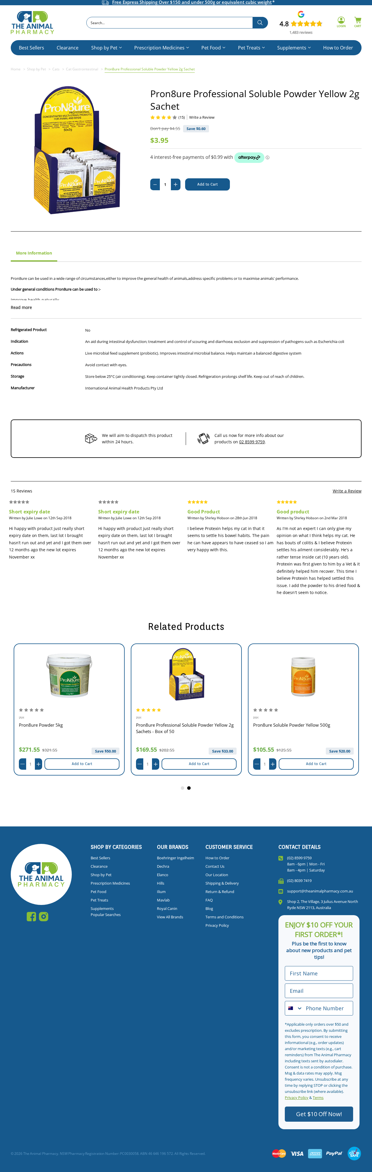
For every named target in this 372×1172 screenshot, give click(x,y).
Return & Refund (219, 891)
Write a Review (347, 491)
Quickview (69, 674)
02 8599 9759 (252, 441)
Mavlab (163, 900)
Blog (209, 908)
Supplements (291, 48)
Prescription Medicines (159, 48)
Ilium (161, 891)
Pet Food (211, 48)
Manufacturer (23, 387)
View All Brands (170, 917)
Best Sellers (31, 48)
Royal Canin (167, 908)
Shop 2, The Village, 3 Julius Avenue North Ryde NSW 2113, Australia (322, 904)
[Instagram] (43, 916)
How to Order (338, 48)
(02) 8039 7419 (299, 880)
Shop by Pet (104, 48)
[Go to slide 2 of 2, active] (189, 788)
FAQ (209, 900)
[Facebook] (31, 916)
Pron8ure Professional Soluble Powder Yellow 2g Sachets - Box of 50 (185, 728)
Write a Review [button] (201, 117)
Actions (17, 352)
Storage (17, 376)
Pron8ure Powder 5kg (41, 725)
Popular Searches (106, 914)
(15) (181, 117)
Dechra (163, 866)
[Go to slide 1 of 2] (183, 788)
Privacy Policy (217, 925)
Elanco (162, 874)
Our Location (216, 874)
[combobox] (177, 23)
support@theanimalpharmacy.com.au (320, 891)
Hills (160, 883)
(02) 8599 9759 (299, 857)
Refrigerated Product (29, 329)
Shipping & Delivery (222, 883)
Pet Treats (249, 48)
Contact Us (214, 866)
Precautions (21, 364)
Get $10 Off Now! (319, 1114)
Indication (19, 341)
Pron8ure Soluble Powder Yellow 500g (291, 725)
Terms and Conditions (224, 917)
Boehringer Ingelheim (175, 857)
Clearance (67, 48)
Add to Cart (82, 764)
